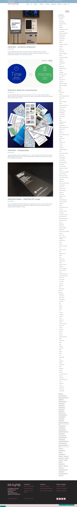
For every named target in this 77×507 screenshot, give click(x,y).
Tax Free (60, 375)
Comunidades (61, 31)
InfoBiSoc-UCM (62, 196)
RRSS (60, 87)
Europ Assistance (62, 166)
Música (60, 353)
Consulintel (61, 147)
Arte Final (61, 20)
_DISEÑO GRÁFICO (63, 415)
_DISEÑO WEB (62, 417)
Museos (60, 351)
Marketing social (11, 2)
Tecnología (61, 377)
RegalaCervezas (62, 253)
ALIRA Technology (62, 101)
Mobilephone (61, 224)
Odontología (61, 357)
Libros (60, 64)
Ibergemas (61, 192)
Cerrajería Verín (62, 142)
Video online (61, 388)
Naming (60, 70)
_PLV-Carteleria (62, 435)
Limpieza (61, 346)
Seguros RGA (61, 259)
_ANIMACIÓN (62, 407)
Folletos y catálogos (63, 53)
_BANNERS (61, 411)
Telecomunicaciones (63, 379)
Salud (60, 366)
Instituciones (61, 340)
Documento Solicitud (63, 44)
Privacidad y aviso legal (12, 498)
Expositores (61, 49)
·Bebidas (61, 456)
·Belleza (66, 456)
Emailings (61, 46)
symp (28, 4)
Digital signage (62, 35)
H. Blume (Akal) (62, 188)
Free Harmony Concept (63, 177)
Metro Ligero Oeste (63, 220)
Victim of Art (61, 277)
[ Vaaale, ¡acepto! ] (62, 504)
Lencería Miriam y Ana (63, 207)
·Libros (61, 460)
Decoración (61, 320)
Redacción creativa (63, 83)
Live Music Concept (63, 211)
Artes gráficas (62, 299)
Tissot (60, 272)
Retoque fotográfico (63, 85)
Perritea (60, 244)
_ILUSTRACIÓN (62, 426)
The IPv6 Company (62, 268)
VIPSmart (61, 283)
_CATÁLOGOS (62, 413)
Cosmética (61, 314)
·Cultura (67, 458)
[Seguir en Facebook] (57, 499)
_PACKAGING (62, 433)
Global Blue (61, 181)
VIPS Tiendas (61, 279)
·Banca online (62, 454)
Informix (60, 198)
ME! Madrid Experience (63, 218)
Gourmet (61, 334)
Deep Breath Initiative (63, 153)
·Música (61, 462)
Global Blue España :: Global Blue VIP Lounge (24, 199)
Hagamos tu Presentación (61, 488)
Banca (60, 305)
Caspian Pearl (61, 138)
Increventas (61, 194)
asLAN (60, 120)
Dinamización (62, 36)
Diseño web (61, 40)
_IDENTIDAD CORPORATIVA (63, 423)
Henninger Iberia (62, 190)
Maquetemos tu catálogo (61, 490)
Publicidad (61, 81)
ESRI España (61, 164)
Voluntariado (61, 390)
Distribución (61, 325)
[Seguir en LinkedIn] (62, 499)
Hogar (60, 338)
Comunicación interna (63, 29)
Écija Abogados (62, 157)
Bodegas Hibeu (62, 129)
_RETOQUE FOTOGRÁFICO (63, 446)
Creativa (41, 4)
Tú (30, 4)
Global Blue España (62, 401)
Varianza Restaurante (63, 275)
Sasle (60, 257)
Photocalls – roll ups (63, 74)
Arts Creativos (62, 114)
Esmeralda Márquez (63, 162)
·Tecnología (61, 471)
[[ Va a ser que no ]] (6, 506)
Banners (60, 25)
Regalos (60, 362)
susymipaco (11, 49)
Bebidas (60, 307)
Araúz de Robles (62, 110)
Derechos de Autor (62, 323)
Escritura (61, 331)
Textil (60, 381)
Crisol (60, 151)
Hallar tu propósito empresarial (46, 488)
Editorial (60, 327)
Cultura (60, 318)
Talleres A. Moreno (62, 264)
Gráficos (60, 55)
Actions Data (61, 97)
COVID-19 (61, 316)
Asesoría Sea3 (62, 116)
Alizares (60, 103)
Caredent (61, 136)
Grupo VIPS (61, 186)
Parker (60, 242)
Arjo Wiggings (62, 112)
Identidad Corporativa (63, 57)
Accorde (60, 94)
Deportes (61, 321)
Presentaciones (62, 79)
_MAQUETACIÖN (62, 429)
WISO (60, 286)
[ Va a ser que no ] (70, 504)
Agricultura (61, 294)
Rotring (60, 255)
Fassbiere (61, 170)
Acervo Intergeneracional (64, 96)
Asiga (60, 118)
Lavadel (60, 205)
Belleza (60, 308)
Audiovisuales (61, 21)
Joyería (60, 342)
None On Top (61, 235)
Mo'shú (60, 222)
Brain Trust (61, 132)
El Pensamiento (62, 160)
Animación (61, 18)
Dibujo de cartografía (63, 33)
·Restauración (62, 464)
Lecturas (65, 4)
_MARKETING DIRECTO (63, 431)
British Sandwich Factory (64, 134)
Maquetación (61, 66)
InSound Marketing (63, 199)
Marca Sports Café (62, 216)
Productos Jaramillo (63, 246)
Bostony (60, 130)
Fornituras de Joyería (63, 175)
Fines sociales (62, 51)
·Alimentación (62, 450)
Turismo (60, 385)
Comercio (61, 312)
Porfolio (47, 4)
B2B (60, 303)
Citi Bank (61, 145)
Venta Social (61, 387)
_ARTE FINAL (62, 409)
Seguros (60, 370)
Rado (60, 251)
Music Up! (61, 233)
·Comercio (61, 458)
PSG (60, 247)
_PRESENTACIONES (63, 437)
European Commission (63, 168)
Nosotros (60, 4)
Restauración (61, 364)
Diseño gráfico (62, 38)
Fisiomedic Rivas (62, 173)
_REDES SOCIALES (62, 443)
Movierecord (61, 225)
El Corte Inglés (62, 158)
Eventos (60, 48)
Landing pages (62, 62)
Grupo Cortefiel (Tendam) (64, 183)
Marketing (61, 348)
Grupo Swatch (62, 185)
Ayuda (35, 4)
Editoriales (61, 329)
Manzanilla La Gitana (63, 214)
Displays (60, 42)
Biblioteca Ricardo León (63, 127)
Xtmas (60, 89)
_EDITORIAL (61, 418)
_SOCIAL (61, 448)
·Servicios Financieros (63, 469)
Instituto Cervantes (63, 201)
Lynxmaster (61, 212)
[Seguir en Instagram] (60, 499)
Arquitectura (61, 297)
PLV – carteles (62, 76)
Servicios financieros (63, 374)
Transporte (61, 383)
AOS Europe (61, 109)
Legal (60, 344)
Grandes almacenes (63, 336)
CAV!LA (60, 140)
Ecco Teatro (61, 155)
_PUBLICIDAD (62, 439)
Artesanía (61, 301)
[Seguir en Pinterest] (65, 499)
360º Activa (61, 92)
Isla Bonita (61, 203)
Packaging (61, 72)
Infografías (61, 61)
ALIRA (60, 99)
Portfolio (60, 77)
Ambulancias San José (63, 105)
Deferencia (60, 290)
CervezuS (61, 144)
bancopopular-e (62, 125)
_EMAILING (61, 420)
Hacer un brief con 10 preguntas (46, 490)
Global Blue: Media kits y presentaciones (22, 90)
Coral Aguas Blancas (63, 149)
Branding (61, 27)
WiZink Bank (61, 288)
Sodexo (60, 262)
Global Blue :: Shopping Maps (18, 150)
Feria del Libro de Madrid (64, 171)
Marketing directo (62, 68)
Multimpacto (61, 229)
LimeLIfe (61, 209)
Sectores (60, 292)
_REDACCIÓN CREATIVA (63, 441)
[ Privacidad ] (2, 506)
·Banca (60, 452)
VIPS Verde (61, 281)
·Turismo (61, 475)
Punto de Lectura (62, 249)
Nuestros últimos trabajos (29, 486)
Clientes (59, 90)
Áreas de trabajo (61, 16)
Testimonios (53, 4)
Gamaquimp (61, 179)
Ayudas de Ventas (62, 23)
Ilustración (61, 59)
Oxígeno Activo (62, 240)
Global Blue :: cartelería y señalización (21, 47)
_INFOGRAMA (62, 428)
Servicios (61, 372)
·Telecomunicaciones (63, 473)
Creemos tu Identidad (60, 486)
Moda (60, 349)
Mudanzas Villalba (62, 227)
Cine (60, 310)
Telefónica (61, 266)
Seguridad (61, 368)
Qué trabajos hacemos (28, 488)
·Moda (65, 460)
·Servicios (61, 467)
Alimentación (61, 295)
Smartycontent (62, 260)
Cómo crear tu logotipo (44, 486)
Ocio (60, 355)
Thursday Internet (62, 270)
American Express (62, 107)
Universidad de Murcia (63, 273)
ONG (60, 359)
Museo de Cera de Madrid (64, 231)
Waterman (61, 285)
